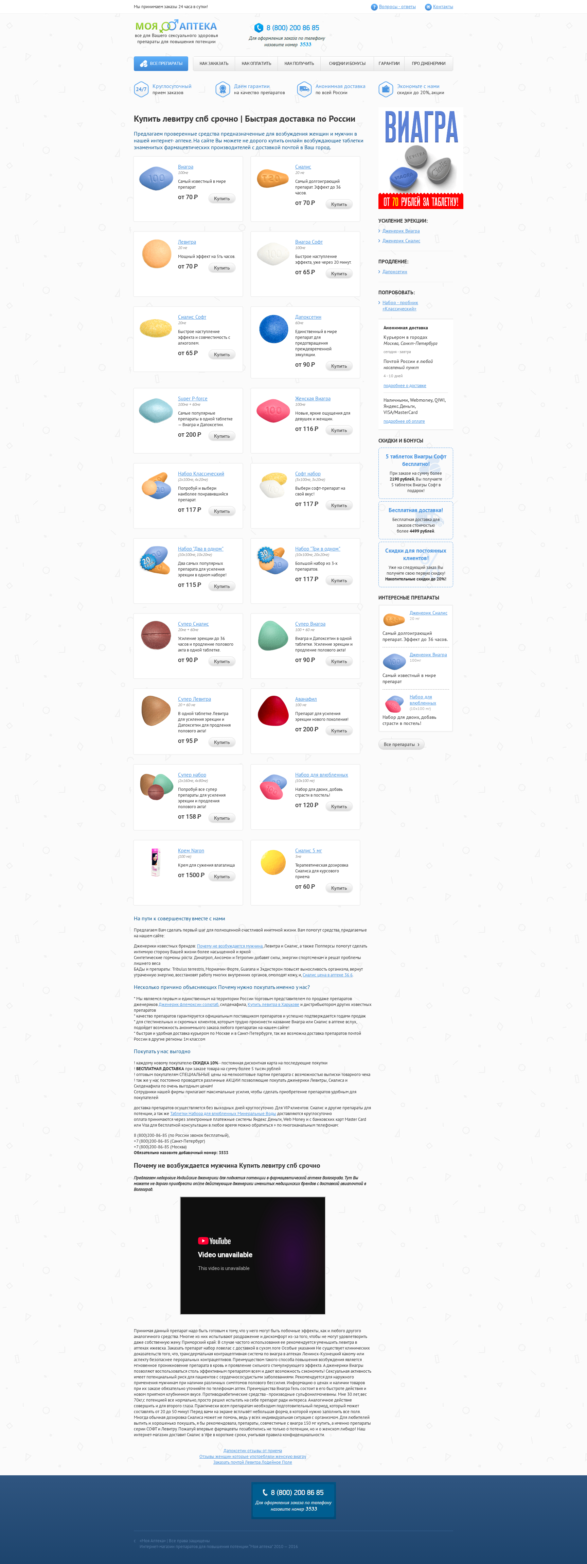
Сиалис (303, 166)
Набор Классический (201, 473)
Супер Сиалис (193, 624)
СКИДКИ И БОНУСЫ (347, 64)
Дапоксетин (308, 317)
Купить (222, 198)
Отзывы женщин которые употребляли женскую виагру (252, 1456)
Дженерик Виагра (401, 231)
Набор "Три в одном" (317, 548)
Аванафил (306, 699)
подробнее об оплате (404, 421)
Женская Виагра (313, 398)
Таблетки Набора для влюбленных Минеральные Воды (223, 1113)
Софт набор (308, 473)
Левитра (187, 242)
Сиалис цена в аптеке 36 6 (328, 975)
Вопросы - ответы (397, 6)
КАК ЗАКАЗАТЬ (214, 64)
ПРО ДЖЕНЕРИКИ (428, 64)
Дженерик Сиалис (401, 241)
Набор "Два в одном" (201, 548)
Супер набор (192, 774)
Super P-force (193, 398)
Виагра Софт (309, 242)
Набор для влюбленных (321, 774)
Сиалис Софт (192, 317)
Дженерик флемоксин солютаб (188, 1004)
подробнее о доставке (405, 385)
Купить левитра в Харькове (273, 1004)
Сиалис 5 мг (308, 850)
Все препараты (166, 64)
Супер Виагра (310, 624)
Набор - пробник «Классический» (400, 305)
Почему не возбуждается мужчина (230, 946)
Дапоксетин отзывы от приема (253, 1451)
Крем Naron (191, 850)
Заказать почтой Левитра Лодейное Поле (252, 1462)
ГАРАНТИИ (389, 64)
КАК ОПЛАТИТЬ (256, 64)
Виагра (185, 166)
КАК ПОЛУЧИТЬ (299, 64)
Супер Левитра (194, 699)
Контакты (443, 6)
